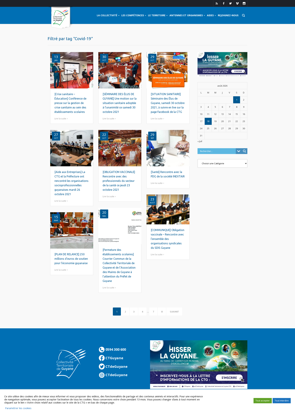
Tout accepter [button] (263, 400)
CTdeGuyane (116, 366)
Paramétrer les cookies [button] (18, 408)
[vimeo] (237, 3)
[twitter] (230, 3)
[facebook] (223, 3)
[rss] (216, 3)
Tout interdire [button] (282, 400)
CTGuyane (114, 358)
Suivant (174, 311)
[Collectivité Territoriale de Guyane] (61, 18)
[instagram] (244, 3)
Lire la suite (60, 118)
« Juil (200, 141)
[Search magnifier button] (244, 151)
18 (208, 121)
